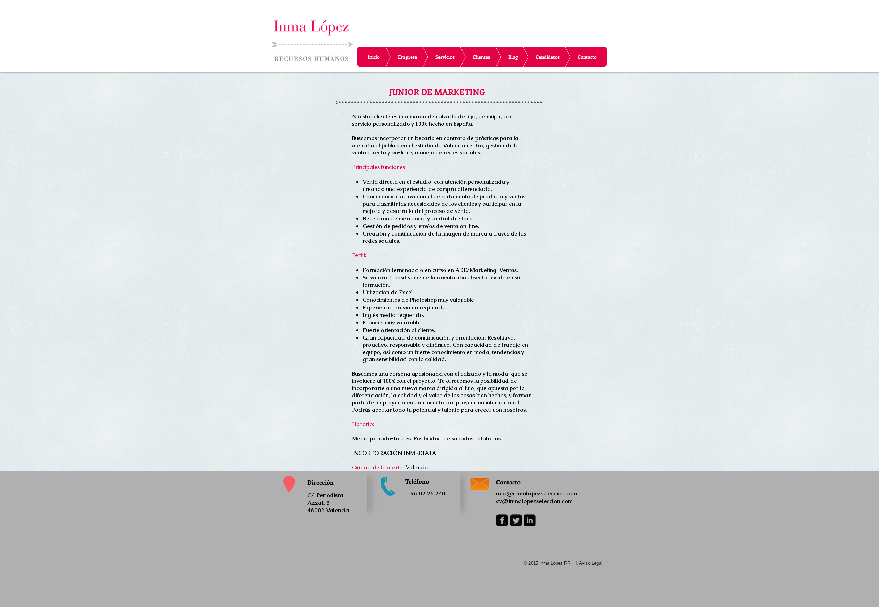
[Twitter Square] (516, 520)
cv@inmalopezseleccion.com (534, 501)
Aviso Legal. (591, 563)
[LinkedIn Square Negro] (530, 520)
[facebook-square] (502, 520)
